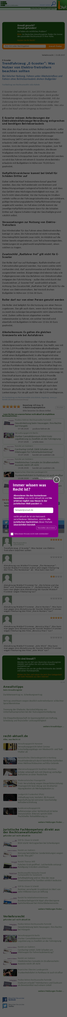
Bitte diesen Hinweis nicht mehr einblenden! (31, 534)
